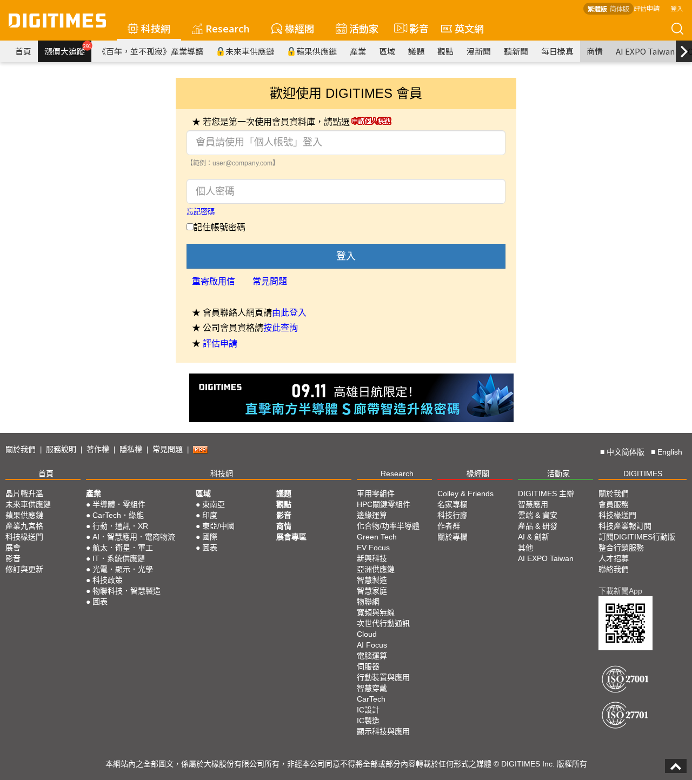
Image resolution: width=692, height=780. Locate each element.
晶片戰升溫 (24, 493)
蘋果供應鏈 (316, 51)
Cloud (367, 634)
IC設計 (368, 709)
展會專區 (291, 536)
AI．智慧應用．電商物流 (133, 536)
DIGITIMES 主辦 (546, 493)
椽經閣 (299, 28)
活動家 (363, 28)
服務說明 (61, 449)
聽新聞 (516, 51)
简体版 (619, 8)
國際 (209, 536)
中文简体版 (625, 452)
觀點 (445, 51)
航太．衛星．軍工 (122, 547)
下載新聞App (620, 590)
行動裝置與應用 (383, 677)
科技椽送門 (24, 536)
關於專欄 (452, 536)
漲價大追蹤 (67, 49)
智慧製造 (372, 580)
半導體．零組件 (118, 504)
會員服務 (613, 504)
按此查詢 (280, 327)
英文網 (469, 28)
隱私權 (130, 449)
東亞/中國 (218, 526)
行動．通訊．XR (120, 526)
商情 (595, 51)
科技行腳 (452, 515)
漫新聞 (479, 51)
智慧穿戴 (372, 688)
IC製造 (368, 720)
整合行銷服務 (621, 547)
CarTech (371, 699)
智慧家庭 (372, 590)
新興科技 (372, 558)
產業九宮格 (24, 526)
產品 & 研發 (537, 526)
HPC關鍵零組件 (383, 504)
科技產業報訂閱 (624, 526)
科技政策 (107, 580)
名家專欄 (452, 504)
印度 (209, 515)
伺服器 (368, 666)
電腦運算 (372, 655)
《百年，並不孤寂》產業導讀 (150, 51)
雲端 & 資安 (537, 515)
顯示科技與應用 (383, 731)
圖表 (100, 601)
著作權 (97, 449)
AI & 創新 (533, 536)
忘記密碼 (201, 212)
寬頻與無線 (376, 612)
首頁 (23, 51)
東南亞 (213, 504)
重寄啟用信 (213, 281)
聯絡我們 (613, 569)
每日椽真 (557, 51)
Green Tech (377, 536)
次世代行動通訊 (383, 623)
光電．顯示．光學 (122, 569)
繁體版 (597, 8)
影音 (414, 28)
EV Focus (373, 547)
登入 (676, 7)
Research (227, 28)
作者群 (448, 526)
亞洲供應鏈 (376, 569)
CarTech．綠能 (118, 515)
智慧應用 (533, 504)
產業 (358, 51)
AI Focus (372, 645)
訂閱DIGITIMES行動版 (636, 536)
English (669, 452)
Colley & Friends (465, 493)
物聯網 (368, 601)
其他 (525, 547)
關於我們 (20, 449)
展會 (13, 547)
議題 (416, 51)
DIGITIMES (642, 473)
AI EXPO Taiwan (645, 51)
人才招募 (613, 558)
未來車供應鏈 (249, 51)
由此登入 (289, 312)
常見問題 (269, 281)
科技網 (155, 28)
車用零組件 (376, 493)
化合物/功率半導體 (388, 526)
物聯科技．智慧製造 (126, 590)
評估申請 (647, 7)
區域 (387, 51)
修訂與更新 (24, 569)
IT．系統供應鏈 (118, 558)
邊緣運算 (372, 515)
